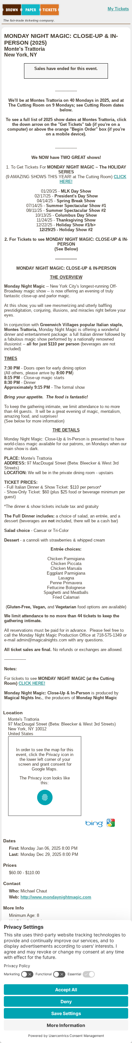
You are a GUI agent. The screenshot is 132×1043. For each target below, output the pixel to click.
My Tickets (118, 8)
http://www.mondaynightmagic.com (56, 897)
